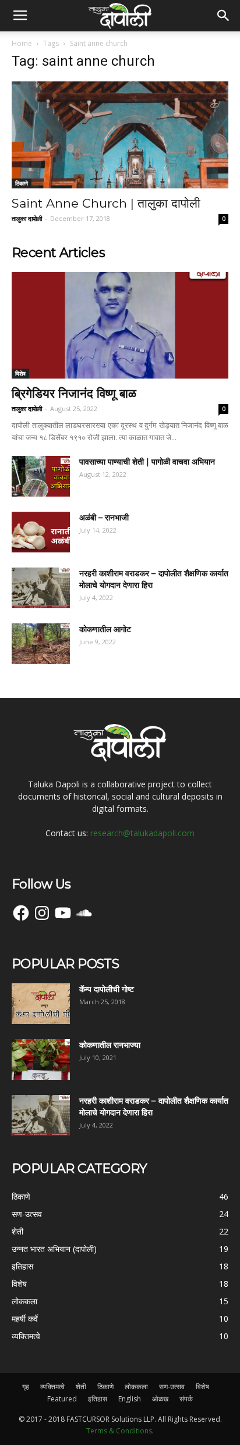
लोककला (136, 1387)
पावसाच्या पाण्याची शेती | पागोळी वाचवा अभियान (147, 461)
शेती (81, 1387)
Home (22, 43)
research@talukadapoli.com (142, 833)
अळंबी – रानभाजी (104, 517)
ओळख (160, 1399)
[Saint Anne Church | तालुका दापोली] (120, 134)
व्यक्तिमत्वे (52, 1387)
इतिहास (97, 1399)
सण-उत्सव (172, 1387)
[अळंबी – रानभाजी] (41, 532)
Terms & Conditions (119, 1431)
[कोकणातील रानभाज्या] (41, 1059)
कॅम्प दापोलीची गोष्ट (106, 989)
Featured (62, 1399)
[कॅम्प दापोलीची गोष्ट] (41, 1003)
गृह (25, 1387)
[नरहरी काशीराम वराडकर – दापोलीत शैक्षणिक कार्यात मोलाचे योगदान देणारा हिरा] (41, 588)
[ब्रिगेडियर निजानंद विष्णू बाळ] (120, 325)
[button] (223, 15)
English (129, 1399)
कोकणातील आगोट (105, 629)
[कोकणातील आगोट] (41, 643)
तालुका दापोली (27, 218)
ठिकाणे (21, 183)
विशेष (20, 373)
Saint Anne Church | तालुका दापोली (106, 203)
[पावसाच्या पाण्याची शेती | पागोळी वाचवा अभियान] (41, 476)
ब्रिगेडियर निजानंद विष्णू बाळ (74, 393)
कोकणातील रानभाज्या (109, 1045)
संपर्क (186, 1399)
